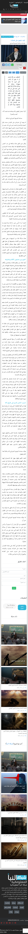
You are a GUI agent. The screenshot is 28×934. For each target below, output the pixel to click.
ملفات (10, 912)
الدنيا (3, 72)
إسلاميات (22, 37)
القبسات (17, 72)
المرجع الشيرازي (15, 37)
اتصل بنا (11, 2)
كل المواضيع (19, 2)
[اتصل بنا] (20, 9)
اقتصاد (22, 907)
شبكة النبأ (9, 743)
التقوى (13, 72)
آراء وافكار (20, 903)
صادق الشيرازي (23, 72)
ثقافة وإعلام (7, 907)
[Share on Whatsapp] (12, 65)
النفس (6, 72)
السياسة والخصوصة (24, 927)
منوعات (17, 912)
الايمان (10, 72)
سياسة (13, 903)
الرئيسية (26, 2)
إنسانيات (15, 907)
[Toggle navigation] (26, 12)
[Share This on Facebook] (3, 65)
